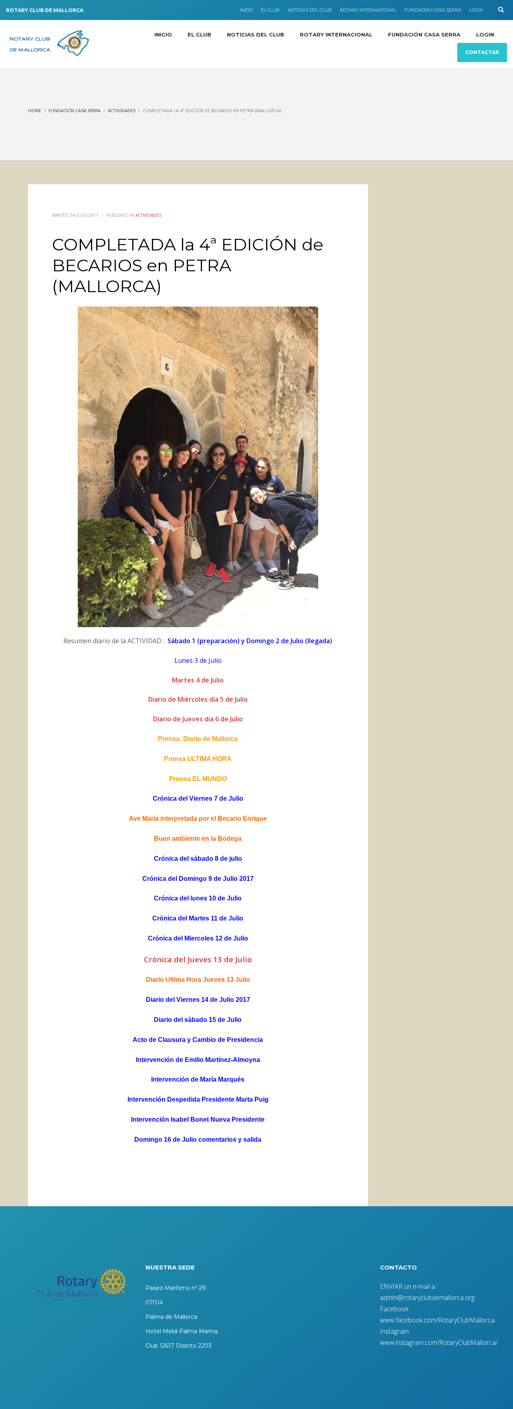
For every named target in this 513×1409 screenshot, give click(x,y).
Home (34, 110)
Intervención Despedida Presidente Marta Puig (198, 1099)
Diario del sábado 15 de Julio (198, 1019)
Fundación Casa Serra (74, 110)
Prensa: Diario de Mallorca (198, 738)
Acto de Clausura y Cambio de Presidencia (198, 1039)
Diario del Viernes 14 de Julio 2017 (198, 999)
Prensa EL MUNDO (198, 778)
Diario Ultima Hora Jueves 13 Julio (198, 979)
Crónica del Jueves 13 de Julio (198, 959)
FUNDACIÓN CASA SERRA (432, 10)
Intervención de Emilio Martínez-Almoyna (198, 1059)
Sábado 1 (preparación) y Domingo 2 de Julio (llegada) (250, 640)
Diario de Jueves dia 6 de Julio (198, 719)
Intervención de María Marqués (197, 1079)
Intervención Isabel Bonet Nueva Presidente (198, 1119)
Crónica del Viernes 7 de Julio (198, 798)
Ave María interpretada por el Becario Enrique (198, 818)
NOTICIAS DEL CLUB (310, 10)
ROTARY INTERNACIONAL (368, 10)
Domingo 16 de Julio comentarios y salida (197, 1139)
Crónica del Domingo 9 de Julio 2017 (198, 878)
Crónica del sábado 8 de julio (198, 858)
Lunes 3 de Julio (198, 660)
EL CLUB (270, 10)
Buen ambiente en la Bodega (198, 838)
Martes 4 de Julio (198, 680)
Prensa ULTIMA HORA (198, 758)
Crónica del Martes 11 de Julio (197, 918)
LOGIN (476, 10)
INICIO (246, 10)
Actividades (121, 110)
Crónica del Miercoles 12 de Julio (198, 938)
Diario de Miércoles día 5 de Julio (198, 699)
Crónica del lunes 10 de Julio (198, 898)
